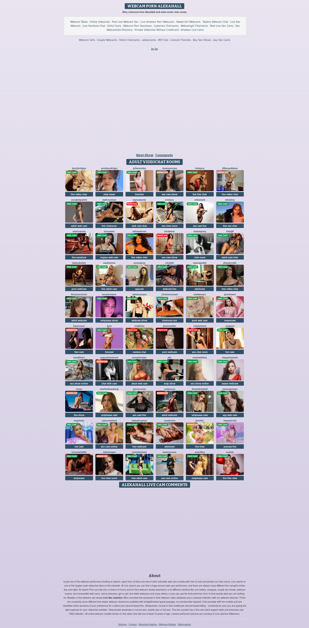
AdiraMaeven (139, 231)
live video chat (79, 194)
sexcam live (230, 446)
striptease (79, 478)
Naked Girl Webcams (188, 21)
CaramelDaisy (199, 357)
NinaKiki (169, 262)
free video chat (230, 288)
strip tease (109, 194)
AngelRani (79, 420)
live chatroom (109, 225)
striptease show (109, 320)
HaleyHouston (139, 420)
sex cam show (169, 194)
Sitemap (122, 624)
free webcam (139, 446)
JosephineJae (139, 357)
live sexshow (79, 257)
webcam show (139, 320)
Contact (133, 624)
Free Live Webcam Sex (125, 21)
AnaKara (230, 325)
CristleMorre (199, 325)
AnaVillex (200, 452)
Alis (170, 357)
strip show (169, 383)
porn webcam (79, 288)
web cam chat (139, 225)
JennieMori (230, 294)
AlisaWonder (230, 262)
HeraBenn (169, 231)
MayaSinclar (230, 420)
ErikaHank (199, 199)
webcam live (169, 288)
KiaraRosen (79, 325)
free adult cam (109, 288)
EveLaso (169, 199)
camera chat (139, 352)
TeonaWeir (109, 231)
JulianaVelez (139, 168)
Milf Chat (163, 40)
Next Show (144, 155)
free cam (79, 352)
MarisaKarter (139, 199)
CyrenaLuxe (139, 262)
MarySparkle (199, 262)
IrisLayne (199, 168)
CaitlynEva (169, 389)
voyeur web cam (109, 257)
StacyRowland (109, 420)
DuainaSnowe (169, 168)
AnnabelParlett (79, 199)
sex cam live (199, 225)
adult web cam (79, 225)
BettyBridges (79, 168)
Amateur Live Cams (192, 29)
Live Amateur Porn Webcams (157, 21)
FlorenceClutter (79, 294)
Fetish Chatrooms (129, 40)
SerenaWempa (230, 389)
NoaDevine (169, 420)
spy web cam (230, 415)
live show (79, 415)
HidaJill (230, 231)
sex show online (79, 383)
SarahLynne (109, 262)
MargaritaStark (230, 357)
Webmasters (184, 624)
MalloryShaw (109, 199)
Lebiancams (149, 40)
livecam (109, 352)
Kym (109, 325)
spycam (139, 288)
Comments (164, 155)
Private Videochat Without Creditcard (157, 29)
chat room (199, 257)
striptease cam (109, 415)
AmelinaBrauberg (109, 389)
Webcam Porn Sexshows (137, 25)
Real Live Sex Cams (221, 25)
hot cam (229, 352)
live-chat (200, 446)
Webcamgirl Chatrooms (194, 25)
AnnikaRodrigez (109, 168)
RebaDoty (230, 199)
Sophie (230, 452)
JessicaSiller (169, 325)
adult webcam (79, 320)
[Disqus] (154, 529)
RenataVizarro (109, 294)
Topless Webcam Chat (215, 21)
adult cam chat (230, 257)
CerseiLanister (139, 452)
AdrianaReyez (139, 294)
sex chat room (169, 225)
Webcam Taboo (79, 21)
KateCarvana (169, 452)
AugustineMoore (109, 357)
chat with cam (109, 383)
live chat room (109, 478)
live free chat (200, 194)
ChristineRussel (169, 294)
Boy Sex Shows (202, 40)
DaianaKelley (79, 262)
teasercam (230, 320)
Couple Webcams (107, 40)
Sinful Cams (114, 25)
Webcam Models (167, 624)
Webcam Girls (87, 40)
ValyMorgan (109, 452)
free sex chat (230, 225)
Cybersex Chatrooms (166, 25)
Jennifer (200, 420)
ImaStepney (199, 231)
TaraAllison (79, 357)
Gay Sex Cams (221, 40)
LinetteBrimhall (200, 389)
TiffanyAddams (230, 168)
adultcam (200, 288)
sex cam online (109, 446)
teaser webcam (230, 383)
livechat (139, 194)
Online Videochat (100, 21)
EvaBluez (139, 325)
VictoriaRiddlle (79, 452)
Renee (79, 389)
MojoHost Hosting (148, 624)
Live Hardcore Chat (94, 25)
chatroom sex (169, 320)
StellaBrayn (200, 294)
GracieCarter (139, 389)
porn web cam (199, 320)
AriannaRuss (79, 231)
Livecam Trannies (180, 40)
